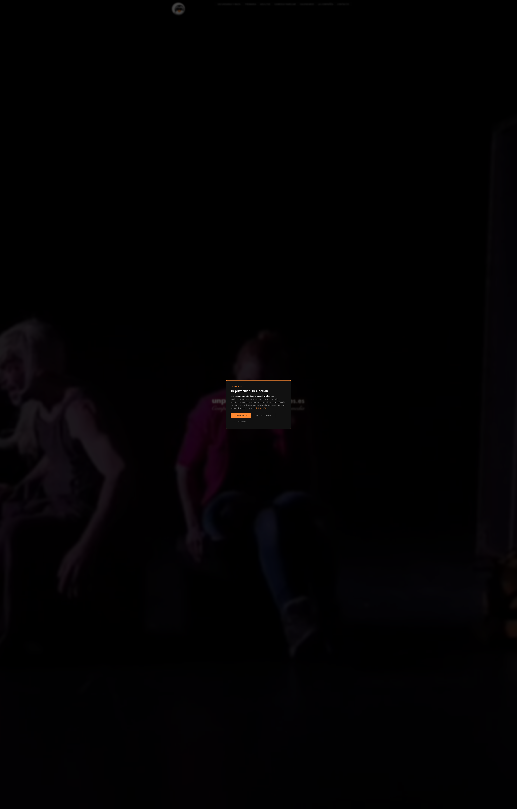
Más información (259, 408)
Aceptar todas (240, 415)
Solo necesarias (264, 415)
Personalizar (239, 422)
